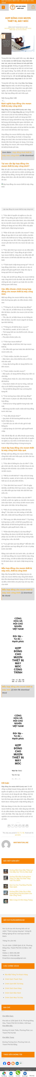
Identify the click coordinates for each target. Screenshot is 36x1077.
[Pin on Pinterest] (23, 826)
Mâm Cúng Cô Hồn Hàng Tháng (21, 900)
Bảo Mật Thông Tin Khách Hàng (16, 974)
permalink (18, 835)
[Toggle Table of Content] (3, 101)
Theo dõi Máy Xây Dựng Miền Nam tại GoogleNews (20, 29)
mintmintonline (10, 28)
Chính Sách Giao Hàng (13, 988)
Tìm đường (4, 1076)
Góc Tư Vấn (20, 833)
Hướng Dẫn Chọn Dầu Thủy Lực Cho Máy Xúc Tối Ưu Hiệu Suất (21, 871)
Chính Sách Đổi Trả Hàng (14, 984)
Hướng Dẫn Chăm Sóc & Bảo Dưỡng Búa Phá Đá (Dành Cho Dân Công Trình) (21, 893)
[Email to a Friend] (20, 826)
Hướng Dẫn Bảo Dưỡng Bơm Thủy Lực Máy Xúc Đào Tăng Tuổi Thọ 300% (20, 878)
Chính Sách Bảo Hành (13, 993)
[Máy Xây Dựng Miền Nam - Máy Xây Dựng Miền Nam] (18, 7)
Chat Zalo (11, 1076)
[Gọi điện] (18, 1073)
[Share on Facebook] (12, 826)
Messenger (25, 1076)
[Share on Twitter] (16, 826)
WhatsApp (32, 1075)
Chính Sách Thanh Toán (13, 979)
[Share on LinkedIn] (27, 826)
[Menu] (3, 7)
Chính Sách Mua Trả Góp (14, 997)
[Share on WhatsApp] (9, 826)
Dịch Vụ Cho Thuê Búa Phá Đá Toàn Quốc (21, 886)
